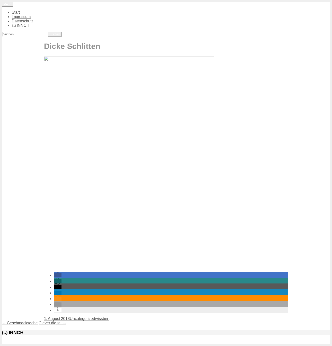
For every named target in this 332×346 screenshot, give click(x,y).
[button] (57, 275)
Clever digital (52, 323)
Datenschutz (22, 21)
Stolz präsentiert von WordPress (29, 342)
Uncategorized (82, 319)
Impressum (21, 17)
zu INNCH (20, 25)
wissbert (102, 319)
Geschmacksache (20, 323)
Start (16, 12)
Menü (7, 4)
